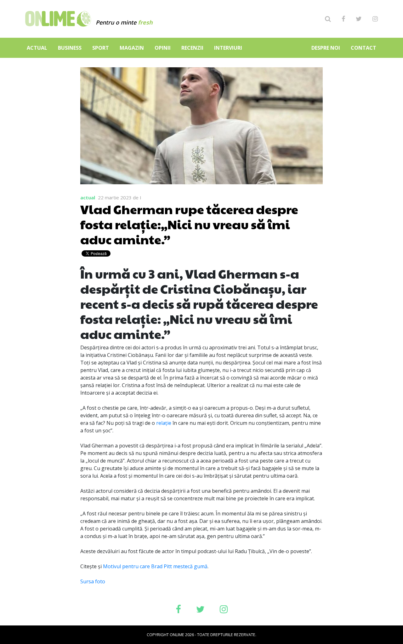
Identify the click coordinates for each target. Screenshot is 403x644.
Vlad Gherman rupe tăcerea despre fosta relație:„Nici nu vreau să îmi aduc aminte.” (189, 224)
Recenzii (192, 47)
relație (163, 422)
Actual (37, 47)
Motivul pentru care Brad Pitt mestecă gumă (155, 566)
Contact (363, 47)
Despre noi (325, 47)
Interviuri (228, 47)
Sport (100, 47)
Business (70, 47)
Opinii (163, 47)
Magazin (132, 47)
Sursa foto (92, 581)
